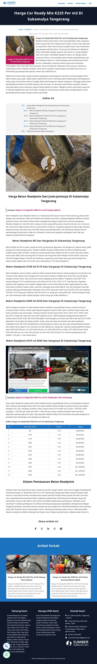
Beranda (61, 3)
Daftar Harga (81, 3)
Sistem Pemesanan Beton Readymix (40, 131)
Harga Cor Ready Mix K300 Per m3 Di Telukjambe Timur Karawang (43, 397)
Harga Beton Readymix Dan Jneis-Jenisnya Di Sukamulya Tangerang (48, 106)
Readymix (28, 29)
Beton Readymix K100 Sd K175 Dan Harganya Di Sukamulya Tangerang (48, 117)
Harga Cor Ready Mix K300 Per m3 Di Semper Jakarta (37, 210)
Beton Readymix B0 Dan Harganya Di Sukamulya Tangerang (48, 111)
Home (21, 29)
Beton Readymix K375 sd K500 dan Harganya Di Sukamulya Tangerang (48, 127)
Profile (70, 3)
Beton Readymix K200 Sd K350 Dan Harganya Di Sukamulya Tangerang (48, 122)
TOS (90, 3)
